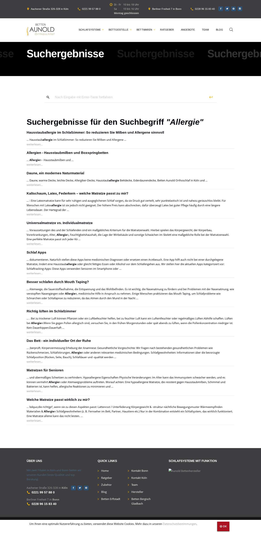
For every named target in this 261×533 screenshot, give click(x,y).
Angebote (188, 29)
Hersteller (137, 492)
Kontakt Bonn (139, 470)
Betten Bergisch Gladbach (141, 501)
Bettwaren (144, 29)
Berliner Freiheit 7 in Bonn (166, 8)
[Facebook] (220, 8)
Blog (219, 29)
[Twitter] (227, 8)
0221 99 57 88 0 (91, 8)
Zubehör (106, 484)
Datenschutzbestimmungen (179, 524)
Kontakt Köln (139, 478)
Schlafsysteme (90, 29)
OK (224, 526)
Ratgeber (167, 29)
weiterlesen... (35, 144)
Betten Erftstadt (110, 499)
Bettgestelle (118, 29)
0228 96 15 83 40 (205, 8)
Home (105, 470)
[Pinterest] (233, 8)
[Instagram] (240, 8)
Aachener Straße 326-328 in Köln (50, 8)
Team (205, 29)
